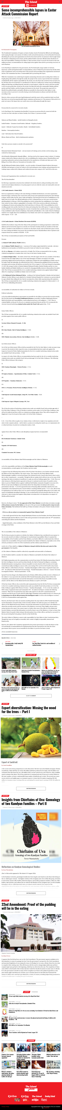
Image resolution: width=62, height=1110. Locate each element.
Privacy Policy (5, 1106)
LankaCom (46, 1108)
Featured (13, 638)
